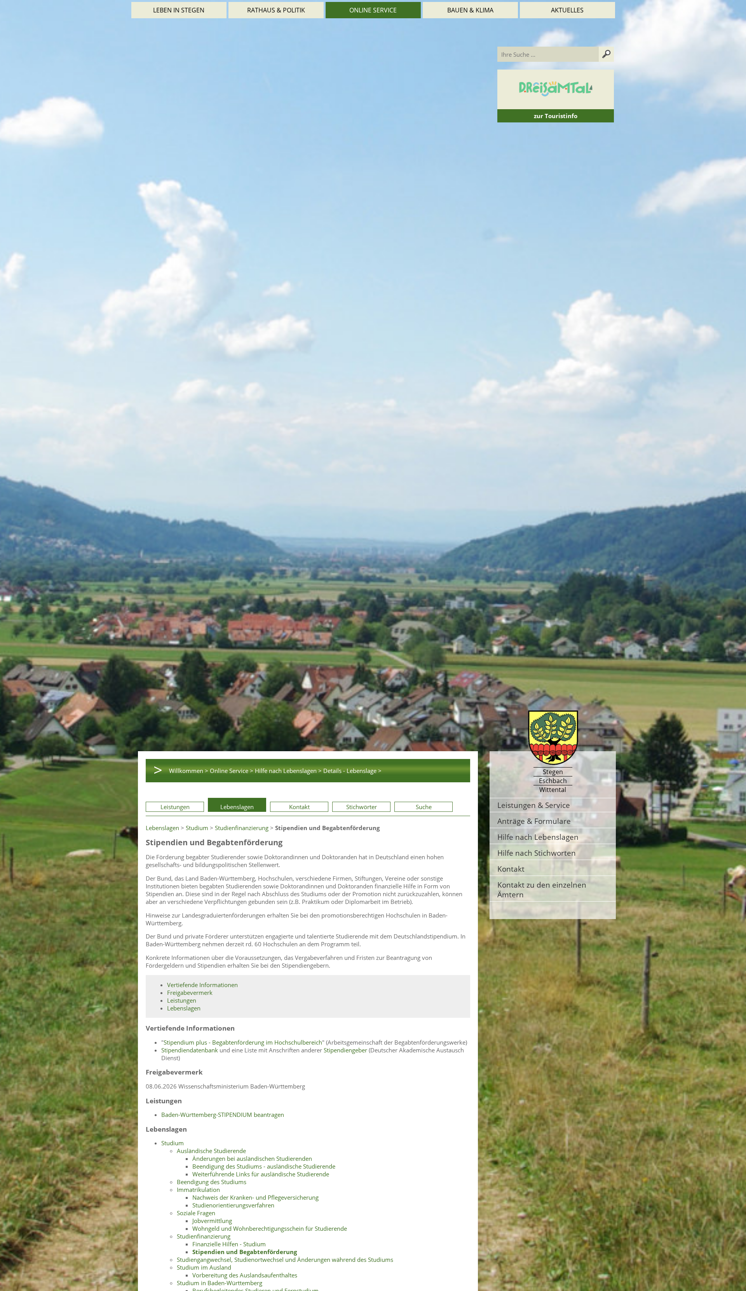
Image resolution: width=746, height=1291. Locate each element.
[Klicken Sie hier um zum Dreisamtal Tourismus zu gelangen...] (555, 105)
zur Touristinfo (555, 116)
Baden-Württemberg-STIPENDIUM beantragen (222, 1114)
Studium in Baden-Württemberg (219, 1283)
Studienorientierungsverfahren (233, 1205)
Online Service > (231, 771)
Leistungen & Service (533, 805)
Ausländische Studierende (211, 1151)
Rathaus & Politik (276, 10)
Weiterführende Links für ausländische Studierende (260, 1174)
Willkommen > (188, 771)
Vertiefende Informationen (202, 985)
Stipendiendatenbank (189, 1050)
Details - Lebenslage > (352, 771)
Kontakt (299, 807)
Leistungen (175, 807)
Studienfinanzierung (241, 828)
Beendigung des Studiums (211, 1182)
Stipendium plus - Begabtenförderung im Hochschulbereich (243, 1042)
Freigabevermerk (190, 992)
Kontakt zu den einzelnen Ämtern (541, 889)
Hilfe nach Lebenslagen (538, 837)
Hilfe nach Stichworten (536, 853)
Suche (424, 807)
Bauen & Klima (470, 10)
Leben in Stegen (178, 10)
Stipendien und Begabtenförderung (244, 1252)
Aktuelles (567, 10)
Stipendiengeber (345, 1050)
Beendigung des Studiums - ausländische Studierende (263, 1166)
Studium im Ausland (204, 1267)
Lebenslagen (237, 807)
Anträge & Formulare (534, 821)
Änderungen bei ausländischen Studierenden (252, 1158)
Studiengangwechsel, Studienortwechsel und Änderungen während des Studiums (285, 1259)
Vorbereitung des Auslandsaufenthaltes (244, 1275)
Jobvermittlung (212, 1221)
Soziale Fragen (196, 1213)
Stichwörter (361, 807)
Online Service (373, 10)
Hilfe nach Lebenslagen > (288, 771)
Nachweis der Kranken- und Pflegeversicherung (255, 1197)
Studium (197, 828)
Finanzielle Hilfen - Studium (229, 1244)
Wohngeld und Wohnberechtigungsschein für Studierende (269, 1228)
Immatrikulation (198, 1189)
